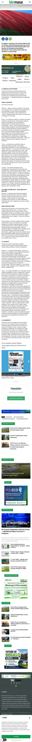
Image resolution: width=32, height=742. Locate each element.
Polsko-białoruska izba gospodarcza (8, 419)
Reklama (7, 482)
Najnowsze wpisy (8, 460)
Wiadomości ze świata (24, 28)
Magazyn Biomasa (5, 6)
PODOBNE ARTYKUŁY (8, 424)
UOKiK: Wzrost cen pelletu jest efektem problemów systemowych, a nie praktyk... (20, 623)
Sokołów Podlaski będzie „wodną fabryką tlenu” (18, 437)
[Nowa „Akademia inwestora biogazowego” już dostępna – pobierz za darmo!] (5, 546)
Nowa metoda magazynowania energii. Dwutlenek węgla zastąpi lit (20, 429)
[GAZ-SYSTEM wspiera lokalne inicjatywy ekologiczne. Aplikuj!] (5, 569)
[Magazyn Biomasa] (16, 680)
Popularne (6, 603)
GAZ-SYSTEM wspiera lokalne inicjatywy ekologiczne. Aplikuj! (18, 568)
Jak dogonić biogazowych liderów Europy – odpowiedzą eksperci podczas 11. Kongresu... (16, 531)
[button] (29, 718)
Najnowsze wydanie (11, 575)
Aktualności (15, 6)
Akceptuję (16, 737)
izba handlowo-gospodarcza (19, 417)
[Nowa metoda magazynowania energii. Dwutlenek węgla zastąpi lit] (5, 430)
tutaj (27, 376)
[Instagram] (14, 683)
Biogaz (8, 28)
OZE (11, 28)
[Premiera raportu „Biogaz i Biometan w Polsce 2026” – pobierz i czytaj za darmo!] (5, 554)
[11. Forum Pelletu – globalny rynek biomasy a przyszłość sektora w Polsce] (5, 561)
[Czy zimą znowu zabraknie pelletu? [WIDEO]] (5, 631)
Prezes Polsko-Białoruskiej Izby (22, 419)
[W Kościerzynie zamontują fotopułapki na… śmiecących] (5, 639)
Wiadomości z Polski (16, 28)
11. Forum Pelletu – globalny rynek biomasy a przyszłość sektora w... (19, 560)
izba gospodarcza (9, 417)
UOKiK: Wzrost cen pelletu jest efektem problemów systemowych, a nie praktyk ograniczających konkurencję (19, 446)
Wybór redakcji (7, 510)
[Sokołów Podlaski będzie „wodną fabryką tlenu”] (5, 437)
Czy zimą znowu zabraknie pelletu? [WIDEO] (19, 630)
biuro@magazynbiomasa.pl (19, 714)
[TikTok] (20, 683)
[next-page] (5, 453)
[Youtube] (16, 686)
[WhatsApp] (10, 38)
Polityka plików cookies (16, 740)
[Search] (30, 2)
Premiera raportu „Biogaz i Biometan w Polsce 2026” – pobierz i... (20, 552)
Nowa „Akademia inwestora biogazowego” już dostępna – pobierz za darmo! (20, 545)
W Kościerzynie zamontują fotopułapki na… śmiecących (20, 638)
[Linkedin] (3, 38)
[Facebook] (6, 38)
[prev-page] (2, 453)
